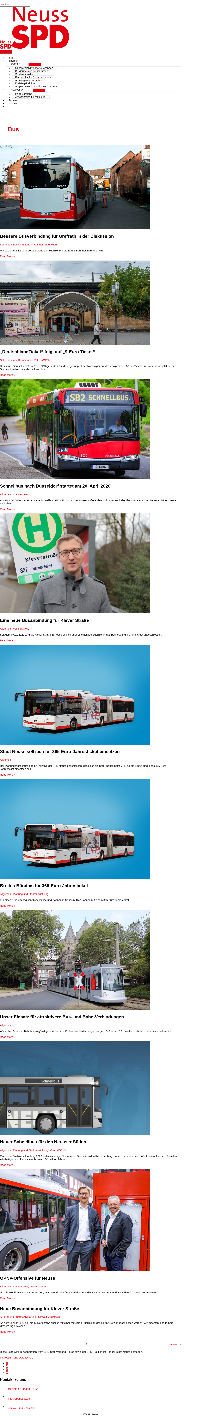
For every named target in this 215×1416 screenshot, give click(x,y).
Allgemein (6, 494)
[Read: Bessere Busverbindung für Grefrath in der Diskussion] (75, 228)
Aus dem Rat (20, 494)
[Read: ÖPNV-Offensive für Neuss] (75, 1270)
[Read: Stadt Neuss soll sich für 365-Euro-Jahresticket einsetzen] (75, 743)
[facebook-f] (7, 1363)
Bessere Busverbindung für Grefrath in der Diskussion (57, 236)
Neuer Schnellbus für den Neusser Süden (43, 1141)
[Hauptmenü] (6, 52)
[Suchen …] (15, 4)
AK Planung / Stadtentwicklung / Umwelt (23, 1317)
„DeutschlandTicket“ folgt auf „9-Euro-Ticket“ (47, 351)
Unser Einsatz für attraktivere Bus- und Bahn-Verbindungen (62, 1016)
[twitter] (7, 1366)
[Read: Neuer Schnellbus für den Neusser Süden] (75, 1134)
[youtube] (7, 1372)
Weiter (175, 1344)
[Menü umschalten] (35, 64)
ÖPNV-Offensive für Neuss (27, 1278)
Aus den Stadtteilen (45, 244)
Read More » (7, 256)
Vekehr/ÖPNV (42, 360)
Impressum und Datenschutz (16, 1357)
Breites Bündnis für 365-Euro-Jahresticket (44, 885)
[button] (10, 106)
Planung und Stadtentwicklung (30, 894)
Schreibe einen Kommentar (16, 244)
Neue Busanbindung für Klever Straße (39, 1308)
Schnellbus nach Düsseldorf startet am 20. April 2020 (55, 486)
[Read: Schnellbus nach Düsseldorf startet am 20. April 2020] (75, 478)
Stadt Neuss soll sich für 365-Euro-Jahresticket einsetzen (60, 751)
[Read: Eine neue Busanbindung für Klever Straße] (75, 612)
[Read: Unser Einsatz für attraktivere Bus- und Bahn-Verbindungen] (75, 1009)
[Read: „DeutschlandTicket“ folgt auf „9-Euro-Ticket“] (75, 343)
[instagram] (7, 1369)
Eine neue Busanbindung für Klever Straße (44, 620)
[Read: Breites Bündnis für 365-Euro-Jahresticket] (75, 878)
